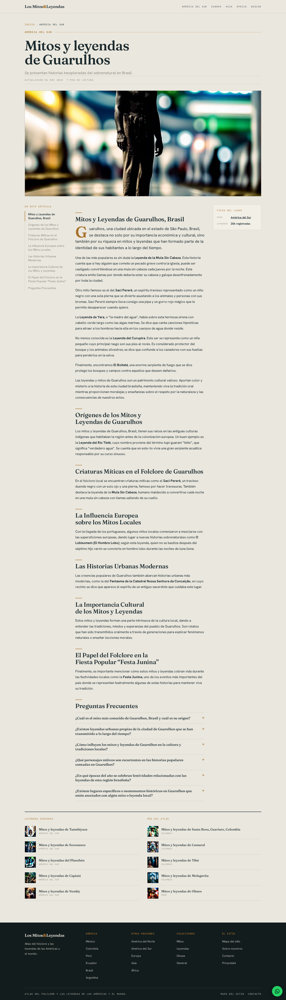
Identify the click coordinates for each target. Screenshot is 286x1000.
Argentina (92, 977)
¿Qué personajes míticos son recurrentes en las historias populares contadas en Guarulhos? (129, 762)
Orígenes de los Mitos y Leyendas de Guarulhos (43, 226)
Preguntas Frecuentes (42, 288)
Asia (229, 6)
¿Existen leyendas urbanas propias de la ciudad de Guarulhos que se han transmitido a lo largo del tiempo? (134, 731)
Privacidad (229, 963)
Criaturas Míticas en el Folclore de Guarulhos (42, 237)
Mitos (180, 941)
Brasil (89, 970)
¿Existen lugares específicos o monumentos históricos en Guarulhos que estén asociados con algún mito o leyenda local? (133, 793)
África (242, 6)
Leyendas (183, 948)
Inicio (30, 24)
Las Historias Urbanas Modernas (42, 258)
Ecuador (91, 963)
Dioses (181, 956)
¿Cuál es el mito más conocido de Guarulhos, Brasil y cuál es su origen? (132, 718)
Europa (216, 6)
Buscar (256, 6)
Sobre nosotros (232, 948)
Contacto (228, 956)
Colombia (92, 948)
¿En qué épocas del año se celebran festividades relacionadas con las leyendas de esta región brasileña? (130, 777)
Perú (89, 956)
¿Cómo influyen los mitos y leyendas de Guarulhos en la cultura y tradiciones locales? (128, 747)
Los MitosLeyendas (44, 6)
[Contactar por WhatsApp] (277, 991)
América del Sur (194, 6)
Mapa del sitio (231, 941)
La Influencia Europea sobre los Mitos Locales (46, 247)
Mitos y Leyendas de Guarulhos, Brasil (41, 216)
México (90, 941)
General (182, 963)
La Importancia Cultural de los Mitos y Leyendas (45, 268)
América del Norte (143, 941)
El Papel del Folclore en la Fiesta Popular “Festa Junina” (47, 279)
